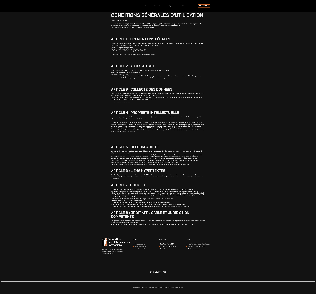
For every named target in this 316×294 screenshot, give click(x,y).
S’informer (185, 6)
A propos (172, 6)
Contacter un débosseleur (153, 6)
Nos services (134, 6)
